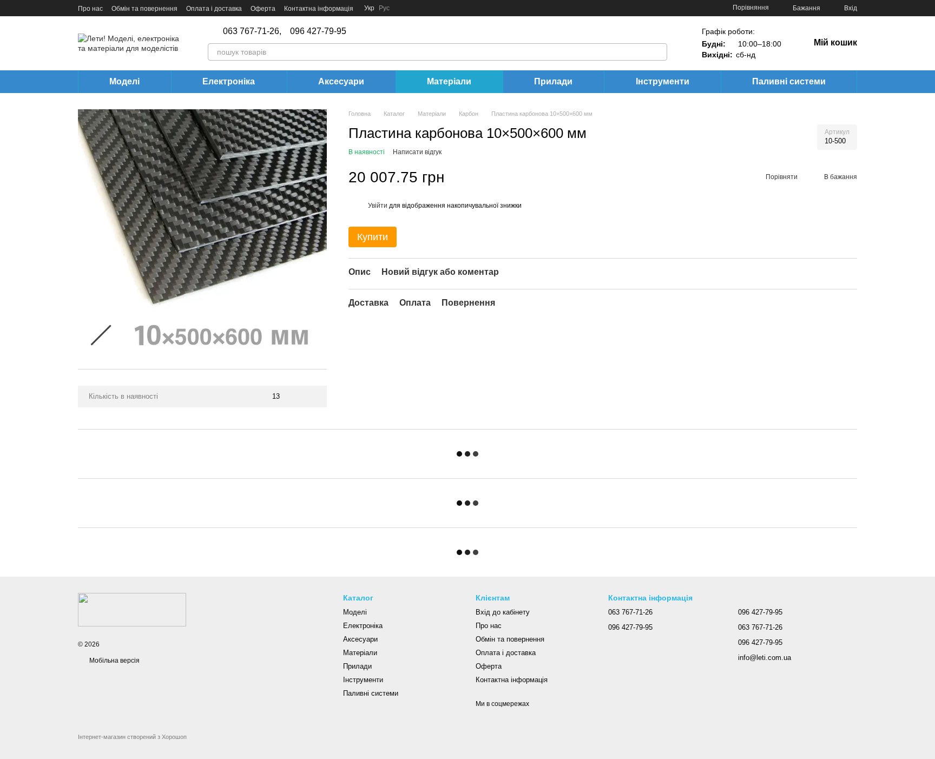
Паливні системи (789, 81)
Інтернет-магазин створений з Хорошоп (132, 737)
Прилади (553, 81)
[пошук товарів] (658, 52)
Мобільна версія (114, 660)
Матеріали (449, 81)
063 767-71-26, (252, 31)
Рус (384, 8)
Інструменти (662, 81)
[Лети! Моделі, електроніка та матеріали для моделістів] (132, 609)
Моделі (124, 81)
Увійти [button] (377, 205)
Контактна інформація (318, 8)
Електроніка (228, 81)
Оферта (263, 8)
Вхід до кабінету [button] (503, 612)
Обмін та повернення (144, 8)
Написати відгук (417, 152)
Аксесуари (341, 81)
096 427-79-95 (318, 31)
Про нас (90, 8)
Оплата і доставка (214, 8)
